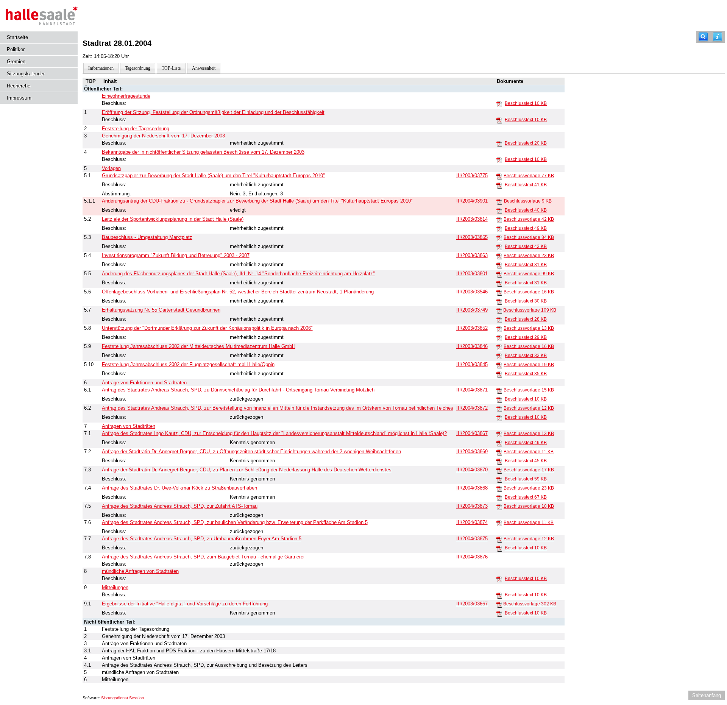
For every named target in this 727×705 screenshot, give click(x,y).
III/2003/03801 (472, 273)
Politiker (16, 49)
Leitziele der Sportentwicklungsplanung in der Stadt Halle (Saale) (172, 219)
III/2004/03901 (472, 201)
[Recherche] (703, 37)
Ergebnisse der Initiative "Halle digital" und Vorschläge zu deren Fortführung (185, 604)
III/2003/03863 (472, 255)
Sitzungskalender (26, 73)
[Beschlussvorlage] (499, 176)
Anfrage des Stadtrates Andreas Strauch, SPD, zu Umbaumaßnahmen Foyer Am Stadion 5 (201, 538)
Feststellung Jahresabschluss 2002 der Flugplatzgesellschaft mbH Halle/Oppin (188, 364)
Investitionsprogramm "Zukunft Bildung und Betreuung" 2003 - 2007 (176, 255)
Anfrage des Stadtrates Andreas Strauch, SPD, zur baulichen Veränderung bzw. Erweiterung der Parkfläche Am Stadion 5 (235, 522)
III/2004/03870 (472, 470)
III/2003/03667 (472, 604)
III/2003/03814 (472, 219)
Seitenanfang (706, 695)
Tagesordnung (137, 68)
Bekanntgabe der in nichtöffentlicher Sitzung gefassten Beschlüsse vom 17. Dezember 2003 (203, 152)
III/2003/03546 (472, 292)
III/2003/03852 (472, 328)
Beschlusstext (526, 103)
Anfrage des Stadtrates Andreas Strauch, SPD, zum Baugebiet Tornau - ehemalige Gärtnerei (203, 557)
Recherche (18, 86)
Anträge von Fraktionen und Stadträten (144, 382)
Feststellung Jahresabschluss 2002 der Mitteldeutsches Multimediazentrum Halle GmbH (198, 346)
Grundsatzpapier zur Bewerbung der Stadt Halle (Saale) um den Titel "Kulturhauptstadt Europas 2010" (213, 175)
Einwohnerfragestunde (126, 96)
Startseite (17, 37)
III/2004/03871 (472, 390)
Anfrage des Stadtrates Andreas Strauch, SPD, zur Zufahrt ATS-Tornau (179, 506)
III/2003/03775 (472, 175)
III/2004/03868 (472, 488)
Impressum (19, 98)
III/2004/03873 (472, 506)
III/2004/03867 (472, 433)
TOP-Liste (171, 68)
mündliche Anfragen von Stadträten (140, 571)
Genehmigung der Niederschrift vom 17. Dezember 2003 (163, 136)
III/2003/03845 (472, 364)
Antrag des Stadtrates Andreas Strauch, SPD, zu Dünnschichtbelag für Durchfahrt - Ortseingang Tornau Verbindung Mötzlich (238, 390)
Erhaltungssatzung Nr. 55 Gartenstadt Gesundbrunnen (161, 310)
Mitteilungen (115, 587)
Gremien (16, 61)
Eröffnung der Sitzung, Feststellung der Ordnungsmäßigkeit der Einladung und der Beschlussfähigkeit (213, 112)
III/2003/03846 (472, 346)
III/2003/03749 (472, 310)
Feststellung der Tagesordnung (135, 128)
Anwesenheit (203, 68)
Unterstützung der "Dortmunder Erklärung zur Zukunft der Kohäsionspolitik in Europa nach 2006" (207, 328)
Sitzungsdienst (114, 698)
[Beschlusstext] (499, 103)
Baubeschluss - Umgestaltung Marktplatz (147, 237)
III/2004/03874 (472, 522)
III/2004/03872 (472, 408)
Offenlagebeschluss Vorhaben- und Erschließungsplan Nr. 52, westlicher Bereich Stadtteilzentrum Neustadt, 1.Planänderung (238, 292)
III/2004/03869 (472, 451)
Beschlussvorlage (529, 175)
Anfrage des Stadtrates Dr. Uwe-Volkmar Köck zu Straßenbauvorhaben (179, 488)
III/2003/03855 (472, 237)
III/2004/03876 (472, 557)
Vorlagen (111, 168)
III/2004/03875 (472, 538)
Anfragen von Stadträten (128, 426)
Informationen (101, 68)
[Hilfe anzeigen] (717, 37)
